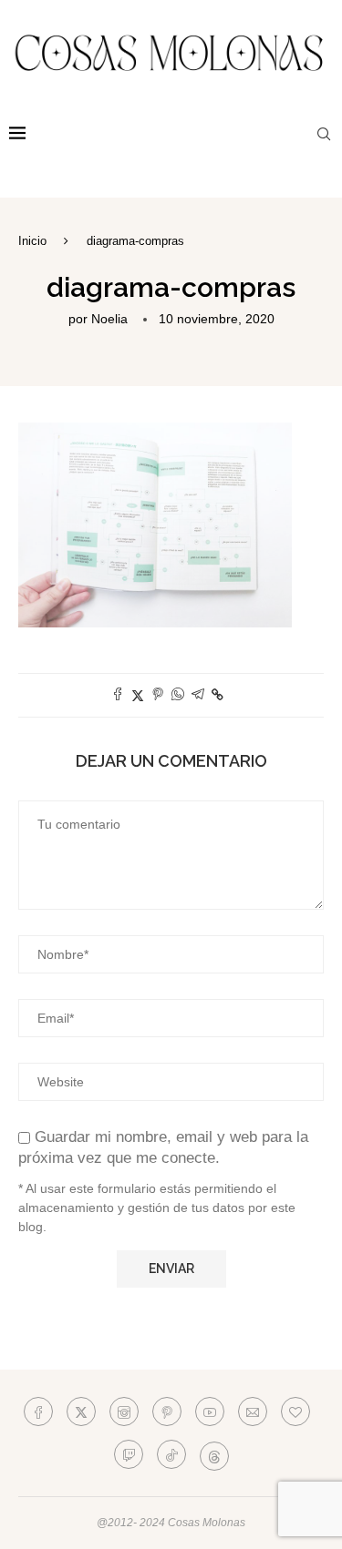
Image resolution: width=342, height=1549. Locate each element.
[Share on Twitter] (137, 695)
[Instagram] (124, 1411)
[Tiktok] (171, 1454)
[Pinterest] (166, 1411)
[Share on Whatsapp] (177, 695)
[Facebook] (38, 1411)
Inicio (32, 241)
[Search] (324, 133)
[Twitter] (81, 1411)
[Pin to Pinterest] (157, 695)
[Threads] (214, 1454)
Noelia (109, 318)
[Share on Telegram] (198, 695)
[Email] (252, 1411)
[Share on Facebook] (117, 695)
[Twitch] (128, 1454)
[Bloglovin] (295, 1411)
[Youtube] (209, 1411)
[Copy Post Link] (217, 695)
